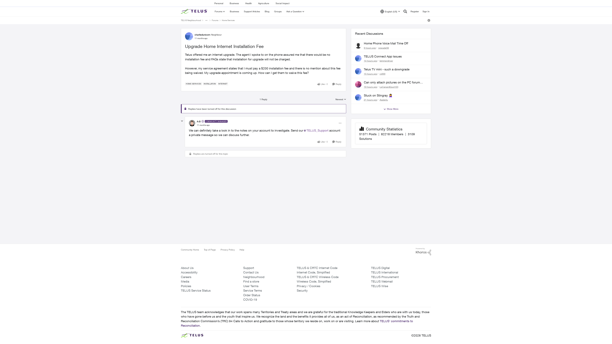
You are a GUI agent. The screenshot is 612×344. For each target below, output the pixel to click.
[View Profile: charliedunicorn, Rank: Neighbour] (189, 36)
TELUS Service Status (196, 290)
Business (234, 3)
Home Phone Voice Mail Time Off (386, 43)
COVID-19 (250, 299)
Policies (186, 286)
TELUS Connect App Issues (383, 56)
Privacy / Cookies (308, 286)
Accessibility (189, 272)
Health (248, 3)
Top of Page (210, 249)
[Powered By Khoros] (423, 251)
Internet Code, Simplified (313, 272)
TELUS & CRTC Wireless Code (318, 277)
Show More (392, 109)
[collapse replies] (182, 121)
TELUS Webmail (382, 281)
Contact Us (251, 272)
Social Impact (282, 3)
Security (302, 290)
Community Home (190, 249)
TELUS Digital (380, 268)
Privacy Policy (228, 249)
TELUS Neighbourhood (191, 20)
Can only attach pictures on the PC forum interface (392, 82)
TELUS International (384, 272)
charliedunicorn (202, 34)
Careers (186, 277)
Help (242, 249)
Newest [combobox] (340, 99)
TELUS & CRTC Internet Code (317, 268)
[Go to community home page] (194, 11)
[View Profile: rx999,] (358, 71)
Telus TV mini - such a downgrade (386, 69)
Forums (215, 20)
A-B (199, 121)
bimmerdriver (386, 60)
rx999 (382, 73)
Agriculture (263, 3)
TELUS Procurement (385, 277)
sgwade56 (383, 48)
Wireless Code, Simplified (314, 281)
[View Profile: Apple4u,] (358, 97)
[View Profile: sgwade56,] (358, 45)
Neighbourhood (253, 277)
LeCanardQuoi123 (389, 87)
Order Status (251, 295)
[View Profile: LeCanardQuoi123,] (358, 84)
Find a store (251, 281)
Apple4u (384, 99)
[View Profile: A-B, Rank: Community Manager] (192, 123)
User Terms (251, 286)
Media (185, 281)
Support (248, 268)
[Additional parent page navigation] (206, 20)
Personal (218, 3)
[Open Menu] (429, 20)
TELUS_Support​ (317, 130)
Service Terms (252, 290)
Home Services (228, 20)
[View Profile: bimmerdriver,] (358, 58)
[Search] (405, 11)
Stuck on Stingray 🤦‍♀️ (378, 95)
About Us (187, 268)
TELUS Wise (379, 286)
